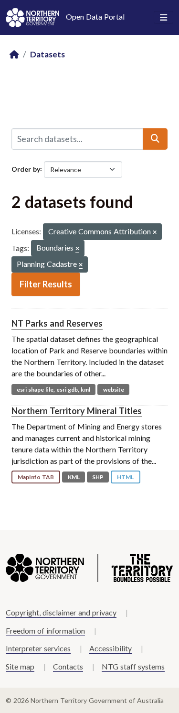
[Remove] (155, 232)
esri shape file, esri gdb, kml (53, 389)
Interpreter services (38, 648)
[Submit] (155, 138)
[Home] (14, 54)
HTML (125, 477)
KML (74, 477)
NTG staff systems (133, 666)
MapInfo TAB (36, 477)
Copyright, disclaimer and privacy (61, 612)
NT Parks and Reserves (57, 323)
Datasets (47, 54)
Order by (25, 169)
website (113, 389)
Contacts (68, 666)
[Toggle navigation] (163, 17)
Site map (20, 666)
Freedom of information (45, 630)
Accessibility (110, 648)
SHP (98, 477)
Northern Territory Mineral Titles (76, 411)
